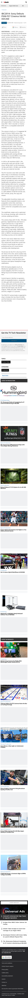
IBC (23, 5)
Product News (6, 362)
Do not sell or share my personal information (12, 988)
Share (5, 27)
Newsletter (24, 27)
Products (4, 23)
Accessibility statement (7, 976)
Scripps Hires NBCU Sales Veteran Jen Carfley (15, 923)
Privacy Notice (20, 346)
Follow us (16, 27)
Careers (3, 979)
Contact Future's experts (7, 966)
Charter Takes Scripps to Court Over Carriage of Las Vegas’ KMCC (14, 929)
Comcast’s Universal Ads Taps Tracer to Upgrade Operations (14, 917)
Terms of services (18, 344)
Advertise (4, 985)
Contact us (4, 982)
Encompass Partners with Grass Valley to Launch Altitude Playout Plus (15, 936)
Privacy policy (5, 969)
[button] (2, 2)
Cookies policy (5, 972)
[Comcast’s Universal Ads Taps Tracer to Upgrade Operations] (14, 912)
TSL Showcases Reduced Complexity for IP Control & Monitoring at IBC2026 (15, 942)
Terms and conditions (7, 963)
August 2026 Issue (13, 5)
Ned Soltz (11, 22)
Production (4, 9)
